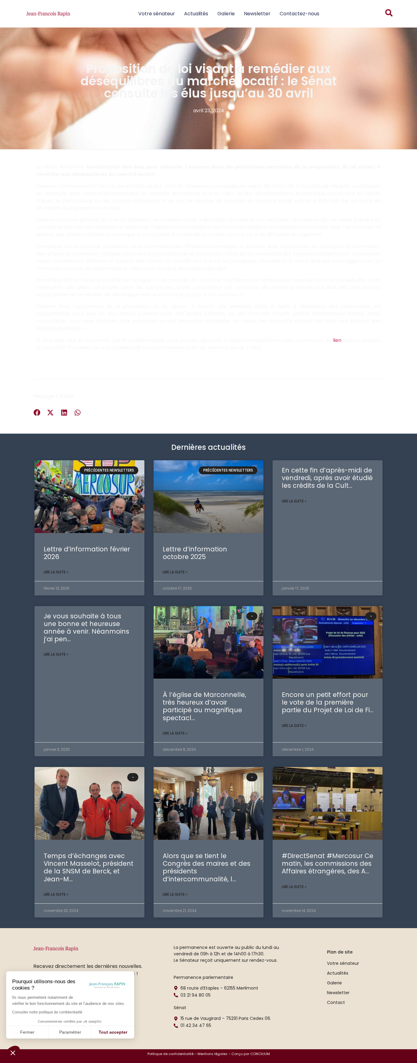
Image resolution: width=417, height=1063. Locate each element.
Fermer (27, 1032)
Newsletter (257, 13)
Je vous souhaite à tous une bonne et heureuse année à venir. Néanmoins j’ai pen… (86, 628)
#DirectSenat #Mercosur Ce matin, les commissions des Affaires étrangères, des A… (327, 863)
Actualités (196, 13)
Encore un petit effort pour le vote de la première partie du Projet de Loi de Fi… (327, 702)
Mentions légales (212, 1053)
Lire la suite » (56, 572)
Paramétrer (70, 1032)
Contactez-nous (299, 13)
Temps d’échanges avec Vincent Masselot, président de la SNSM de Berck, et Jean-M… (88, 867)
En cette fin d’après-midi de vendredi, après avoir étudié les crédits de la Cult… (327, 478)
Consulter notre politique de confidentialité (47, 1012)
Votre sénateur (156, 13)
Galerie (226, 13)
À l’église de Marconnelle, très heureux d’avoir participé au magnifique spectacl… (204, 706)
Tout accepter (113, 1032)
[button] (12, 1052)
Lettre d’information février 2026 (87, 553)
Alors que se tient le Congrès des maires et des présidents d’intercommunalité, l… (206, 867)
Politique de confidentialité (170, 1053)
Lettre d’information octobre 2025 (195, 553)
